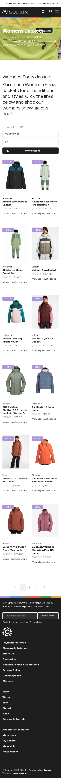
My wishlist (9, 746)
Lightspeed (45, 770)
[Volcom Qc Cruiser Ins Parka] (15, 453)
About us (8, 653)
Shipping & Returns (14, 648)
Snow (5, 691)
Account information (15, 729)
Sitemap (7, 681)
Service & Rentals (13, 719)
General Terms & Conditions (20, 664)
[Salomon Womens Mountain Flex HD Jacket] (45, 522)
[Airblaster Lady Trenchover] (15, 313)
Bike (5, 702)
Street (6, 708)
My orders (9, 735)
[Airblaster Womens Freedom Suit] (45, 176)
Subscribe (48, 615)
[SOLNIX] (7, 632)
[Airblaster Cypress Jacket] (15, 176)
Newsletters (10, 751)
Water (6, 697)
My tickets (9, 740)
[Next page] (44, 587)
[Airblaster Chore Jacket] (45, 382)
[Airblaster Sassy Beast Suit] (15, 245)
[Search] (51, 12)
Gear (5, 713)
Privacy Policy (11, 670)
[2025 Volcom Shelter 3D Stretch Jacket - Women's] (15, 382)
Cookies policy (11, 675)
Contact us (9, 659)
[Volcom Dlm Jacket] (45, 245)
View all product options (15, 213)
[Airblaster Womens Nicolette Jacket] (45, 453)
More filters (32, 150)
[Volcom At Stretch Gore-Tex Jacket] (15, 522)
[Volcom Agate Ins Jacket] (45, 313)
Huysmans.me (19, 773)
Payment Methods (14, 642)
